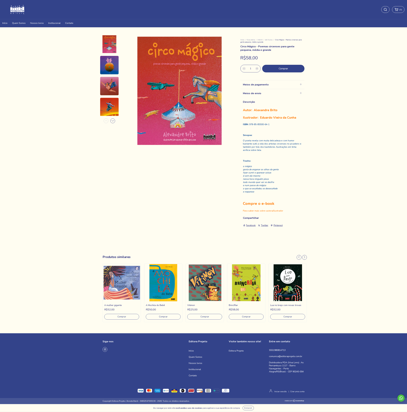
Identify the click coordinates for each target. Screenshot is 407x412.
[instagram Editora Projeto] (105, 349)
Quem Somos (19, 23)
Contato (69, 23)
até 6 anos (268, 40)
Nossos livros (37, 23)
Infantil (260, 40)
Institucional (54, 23)
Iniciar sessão (280, 391)
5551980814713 (277, 350)
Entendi (248, 408)
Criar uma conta (297, 391)
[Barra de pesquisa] (385, 9)
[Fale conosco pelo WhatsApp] (401, 398)
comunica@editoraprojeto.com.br (285, 356)
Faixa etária (251, 40)
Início (4, 23)
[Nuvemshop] (294, 401)
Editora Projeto (236, 350)
